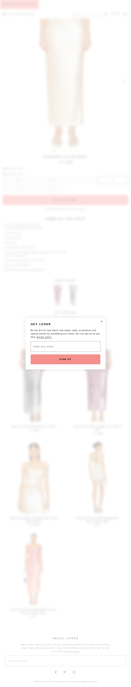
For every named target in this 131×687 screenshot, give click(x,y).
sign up (65, 359)
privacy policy (44, 337)
